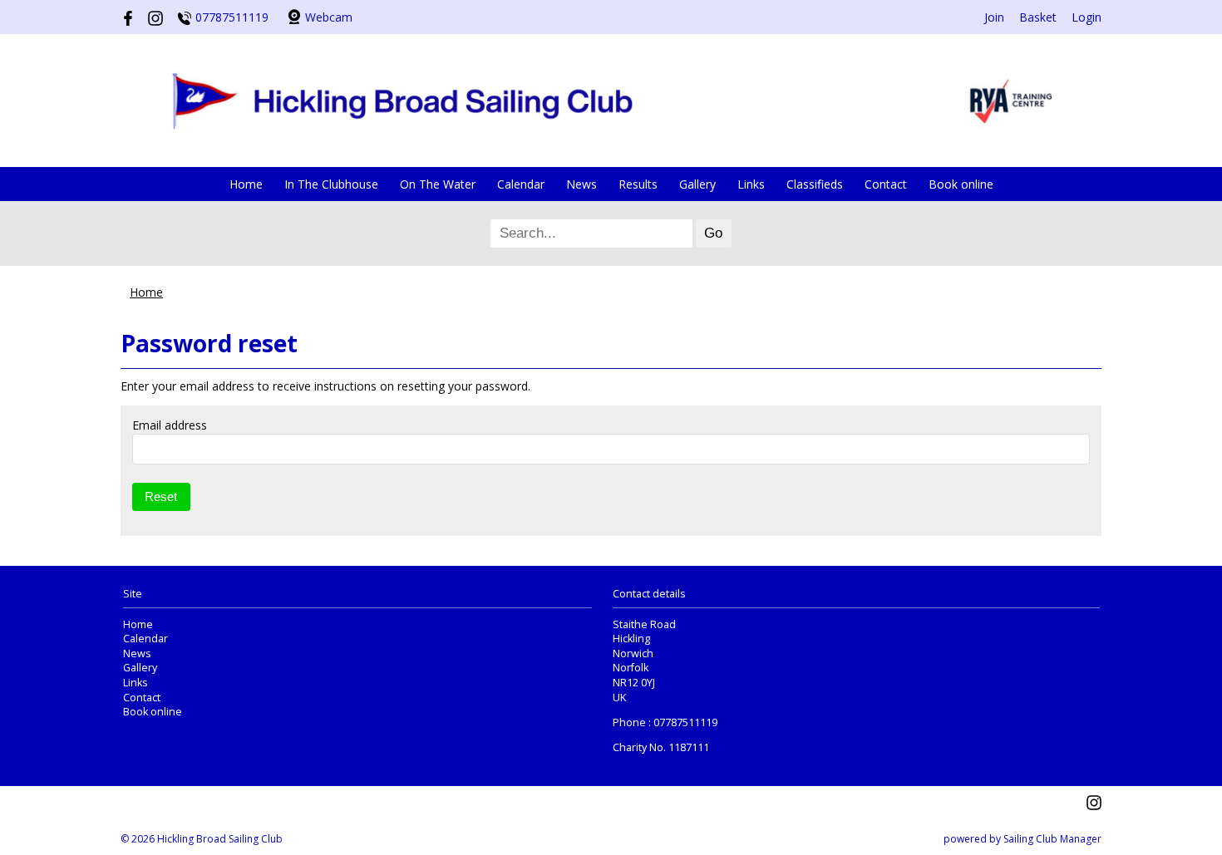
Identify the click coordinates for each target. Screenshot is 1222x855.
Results (638, 184)
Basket (1038, 17)
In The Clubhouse (331, 184)
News (581, 184)
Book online (961, 184)
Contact (886, 184)
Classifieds (814, 184)
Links (751, 184)
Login (1086, 17)
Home (246, 184)
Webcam (328, 17)
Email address (169, 425)
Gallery (697, 184)
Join (994, 17)
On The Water (437, 184)
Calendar (520, 184)
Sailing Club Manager (1052, 839)
